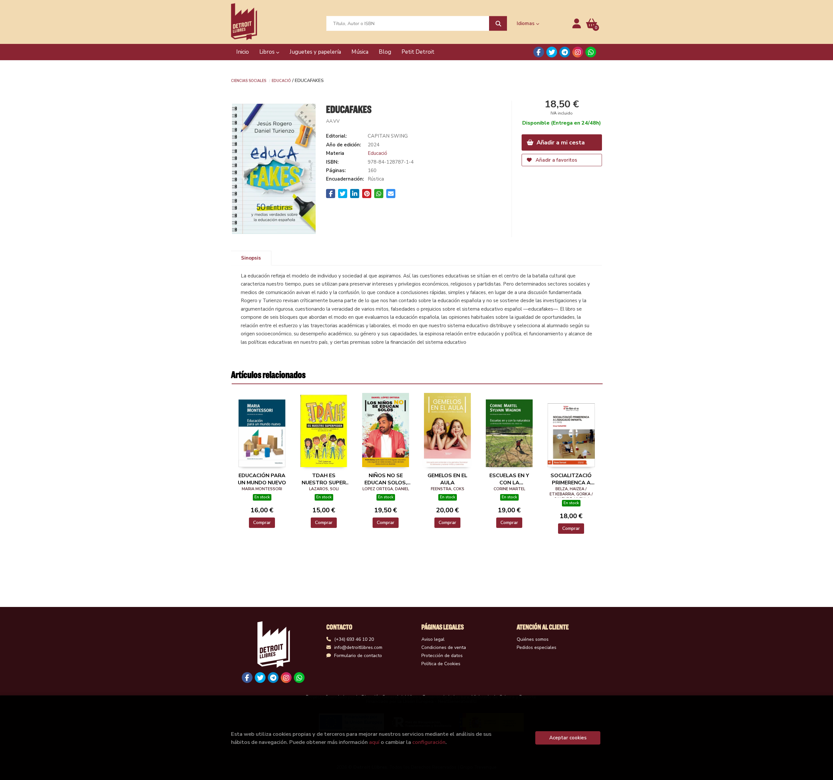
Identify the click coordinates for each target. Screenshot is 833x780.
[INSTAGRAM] (577, 52)
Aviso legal (432, 639)
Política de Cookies (440, 664)
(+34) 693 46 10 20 (354, 639)
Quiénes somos (533, 639)
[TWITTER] (551, 52)
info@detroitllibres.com (358, 647)
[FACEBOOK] (538, 52)
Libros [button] (267, 52)
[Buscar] (498, 23)
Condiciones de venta (443, 647)
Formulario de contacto (358, 655)
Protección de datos (442, 655)
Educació (281, 80)
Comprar (262, 522)
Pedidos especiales (536, 647)
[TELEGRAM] (564, 52)
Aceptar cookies (568, 737)
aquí (374, 742)
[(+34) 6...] (590, 52)
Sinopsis (251, 258)
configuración (428, 742)
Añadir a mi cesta (560, 142)
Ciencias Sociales (248, 80)
